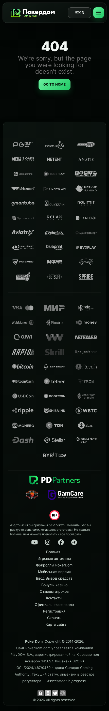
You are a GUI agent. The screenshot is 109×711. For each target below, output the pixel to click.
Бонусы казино (54, 585)
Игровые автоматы (54, 558)
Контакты (54, 598)
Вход (79, 12)
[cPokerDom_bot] (74, 542)
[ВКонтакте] (41, 693)
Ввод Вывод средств (54, 578)
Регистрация (54, 611)
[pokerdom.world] (47, 542)
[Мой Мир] (63, 693)
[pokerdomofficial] (61, 542)
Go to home (54, 84)
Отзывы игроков (54, 591)
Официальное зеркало (54, 604)
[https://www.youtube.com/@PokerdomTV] (34, 542)
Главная (53, 552)
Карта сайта (56, 624)
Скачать (54, 618)
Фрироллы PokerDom (54, 565)
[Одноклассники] (48, 693)
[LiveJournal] (70, 693)
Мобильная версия (54, 571)
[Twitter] (55, 693)
